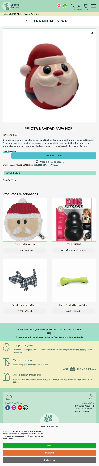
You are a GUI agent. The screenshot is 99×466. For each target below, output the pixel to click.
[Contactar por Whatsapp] (65, 5)
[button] (92, 33)
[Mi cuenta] (79, 5)
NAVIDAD (12, 14)
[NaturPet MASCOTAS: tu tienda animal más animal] (49, 422)
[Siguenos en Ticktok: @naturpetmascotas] (25, 407)
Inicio (5, 14)
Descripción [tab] (13, 173)
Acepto (49, 446)
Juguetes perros (41, 165)
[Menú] (93, 5)
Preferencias (49, 460)
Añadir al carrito (53, 156)
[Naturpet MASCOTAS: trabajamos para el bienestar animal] (12, 6)
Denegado (49, 453)
